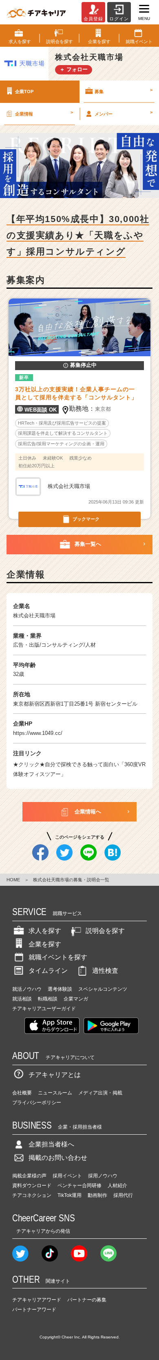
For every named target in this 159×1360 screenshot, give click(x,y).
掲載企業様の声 (29, 1176)
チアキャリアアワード (36, 1300)
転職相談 (47, 999)
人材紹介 (117, 1185)
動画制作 (97, 1195)
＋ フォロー (74, 69)
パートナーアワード (34, 1309)
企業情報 (44, 113)
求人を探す (45, 930)
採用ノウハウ (102, 1176)
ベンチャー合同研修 (79, 1185)
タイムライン (48, 970)
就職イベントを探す (58, 957)
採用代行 (123, 1195)
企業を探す (45, 944)
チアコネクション (31, 1195)
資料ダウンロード (31, 1185)
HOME (13, 879)
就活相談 (22, 999)
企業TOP (24, 91)
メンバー (123, 113)
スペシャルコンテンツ (102, 989)
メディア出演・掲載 (100, 1093)
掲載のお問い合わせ (58, 1157)
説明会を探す (105, 930)
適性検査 (105, 970)
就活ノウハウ (27, 989)
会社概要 (22, 1093)
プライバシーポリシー (36, 1102)
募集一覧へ (88, 544)
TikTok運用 (69, 1195)
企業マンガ (76, 999)
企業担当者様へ (51, 1144)
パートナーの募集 (86, 1300)
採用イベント (67, 1176)
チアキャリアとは (55, 1074)
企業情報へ (88, 812)
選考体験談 (60, 989)
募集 (123, 90)
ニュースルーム (55, 1093)
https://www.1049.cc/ (37, 733)
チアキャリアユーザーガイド (44, 1008)
